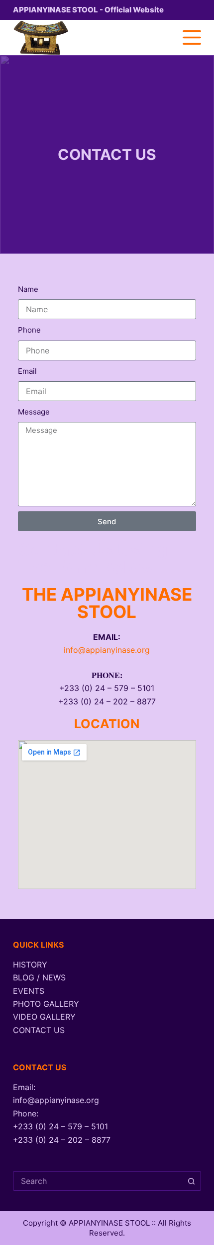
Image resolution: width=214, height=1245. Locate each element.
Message (34, 411)
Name (28, 289)
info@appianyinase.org (107, 650)
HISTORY (30, 964)
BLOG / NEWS (39, 977)
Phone (29, 330)
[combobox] (97, 1181)
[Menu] (192, 37)
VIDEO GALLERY (44, 1017)
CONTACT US (39, 1030)
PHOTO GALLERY (46, 1004)
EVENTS (28, 991)
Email (27, 371)
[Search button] (191, 1181)
